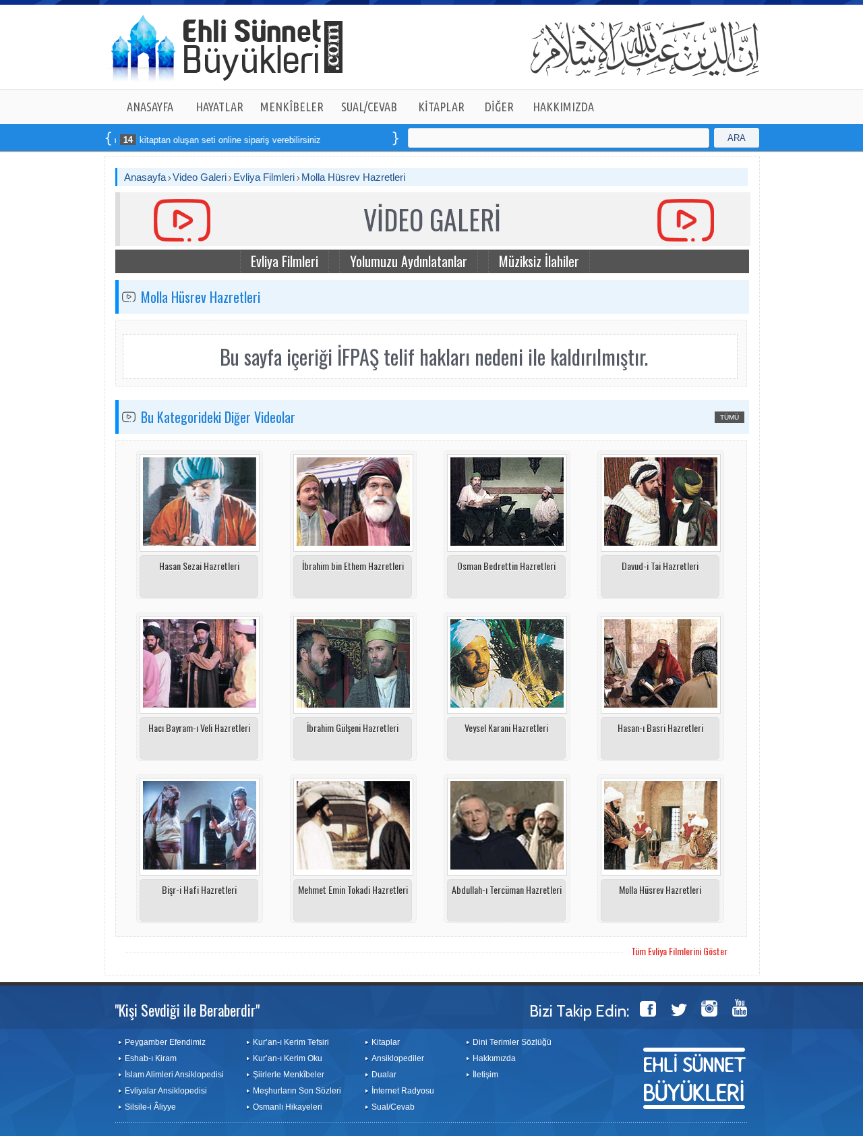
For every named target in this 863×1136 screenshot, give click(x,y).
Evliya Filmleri (264, 177)
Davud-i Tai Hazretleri (660, 566)
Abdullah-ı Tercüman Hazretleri (507, 889)
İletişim (485, 1074)
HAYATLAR (219, 106)
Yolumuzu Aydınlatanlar (408, 261)
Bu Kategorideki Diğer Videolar (218, 417)
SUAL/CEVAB (369, 106)
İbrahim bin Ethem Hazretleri (353, 566)
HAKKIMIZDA (563, 106)
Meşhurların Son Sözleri (297, 1091)
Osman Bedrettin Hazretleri (506, 566)
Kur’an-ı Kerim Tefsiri (291, 1042)
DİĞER (499, 106)
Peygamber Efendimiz (165, 1042)
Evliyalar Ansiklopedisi (166, 1091)
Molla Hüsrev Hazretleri (353, 177)
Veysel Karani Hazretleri (506, 727)
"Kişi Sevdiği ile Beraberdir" (187, 1010)
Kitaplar (385, 1042)
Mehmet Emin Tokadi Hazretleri (353, 889)
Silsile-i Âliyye (150, 1107)
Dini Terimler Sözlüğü (512, 1042)
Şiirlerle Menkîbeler (288, 1074)
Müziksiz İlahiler (539, 261)
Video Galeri (200, 177)
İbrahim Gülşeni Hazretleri (352, 727)
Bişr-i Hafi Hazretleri (199, 889)
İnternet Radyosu (402, 1091)
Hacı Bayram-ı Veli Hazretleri (199, 727)
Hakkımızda (494, 1058)
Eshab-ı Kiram (151, 1058)
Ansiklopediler (397, 1058)
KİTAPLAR (441, 106)
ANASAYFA (150, 106)
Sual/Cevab (393, 1107)
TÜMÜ (729, 417)
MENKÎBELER (292, 106)
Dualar (383, 1074)
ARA (736, 138)
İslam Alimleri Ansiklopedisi (174, 1074)
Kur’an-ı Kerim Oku (287, 1058)
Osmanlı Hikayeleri (287, 1107)
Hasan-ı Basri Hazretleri (660, 727)
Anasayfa (145, 177)
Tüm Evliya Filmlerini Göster (679, 951)
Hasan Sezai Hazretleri (199, 566)
